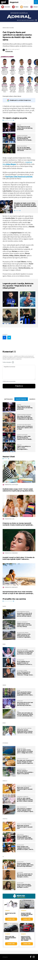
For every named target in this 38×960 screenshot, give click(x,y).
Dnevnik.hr (7, 6)
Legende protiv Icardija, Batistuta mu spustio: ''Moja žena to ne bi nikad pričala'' (18, 285)
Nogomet (14, 2)
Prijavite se (19, 386)
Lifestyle (35, 6)
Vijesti (16, 6)
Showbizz (26, 6)
